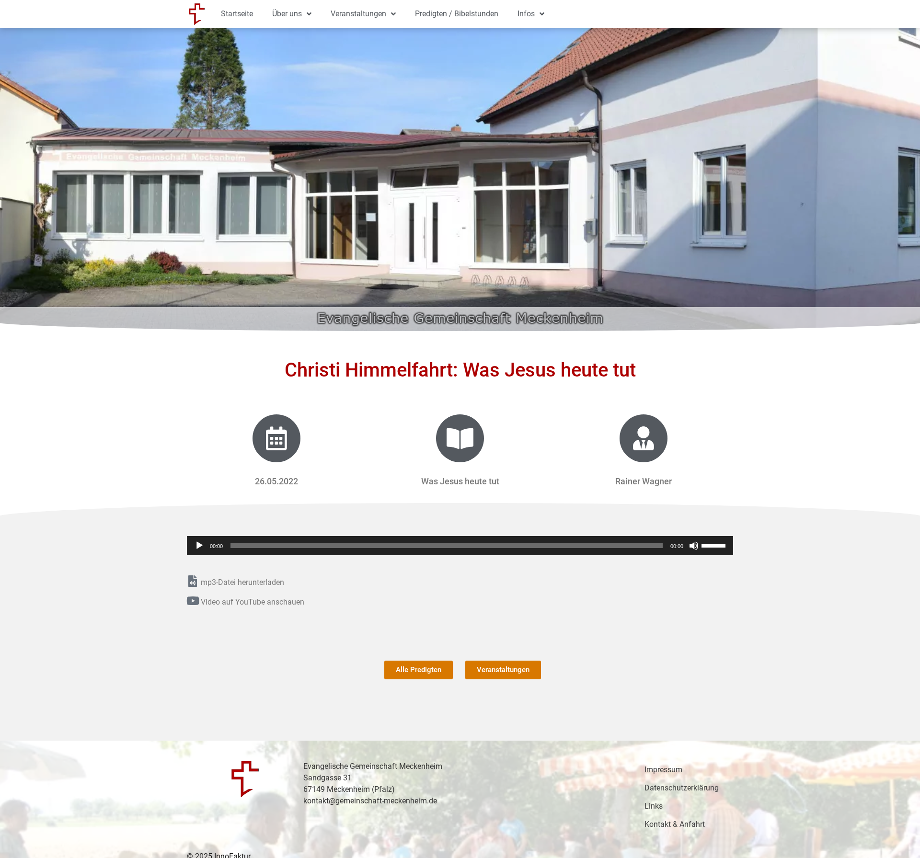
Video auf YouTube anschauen (252, 601)
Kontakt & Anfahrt (674, 824)
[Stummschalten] (694, 545)
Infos (526, 13)
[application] (460, 545)
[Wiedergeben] (199, 545)
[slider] (715, 544)
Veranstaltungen (358, 13)
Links (653, 806)
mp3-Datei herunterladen (242, 582)
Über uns (287, 13)
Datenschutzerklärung (681, 787)
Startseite (237, 13)
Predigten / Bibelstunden (456, 13)
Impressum (663, 769)
